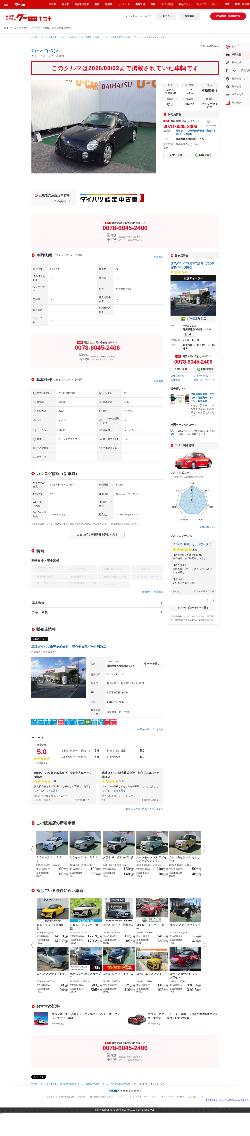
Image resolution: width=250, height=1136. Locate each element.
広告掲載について (196, 1097)
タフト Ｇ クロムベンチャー (118, 859)
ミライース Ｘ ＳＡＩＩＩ (85, 859)
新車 (97, 4)
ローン (215, 4)
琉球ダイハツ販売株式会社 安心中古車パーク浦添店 (68, 646)
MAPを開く (178, 154)
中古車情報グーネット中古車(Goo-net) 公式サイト (228, 1100)
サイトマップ (167, 1097)
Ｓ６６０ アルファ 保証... (84, 926)
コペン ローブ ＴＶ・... (118, 973)
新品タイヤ (185, 4)
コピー (191, 334)
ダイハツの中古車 (48, 37)
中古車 (34, 37)
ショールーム (201, 375)
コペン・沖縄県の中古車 (88, 37)
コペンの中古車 (67, 37)
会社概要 (50, 1097)
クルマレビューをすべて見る (193, 607)
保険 (227, 4)
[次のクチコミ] (214, 600)
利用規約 (82, 1097)
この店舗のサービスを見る (149, 729)
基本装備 (38, 602)
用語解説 (158, 256)
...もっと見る (51, 790)
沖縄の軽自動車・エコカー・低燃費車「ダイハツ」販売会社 (202, 397)
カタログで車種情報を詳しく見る (97, 534)
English (133, 16)
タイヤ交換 (167, 4)
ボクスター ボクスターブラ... (85, 975)
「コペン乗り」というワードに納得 (195, 544)
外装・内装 (40, 612)
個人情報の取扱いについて (102, 1097)
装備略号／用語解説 (152, 591)
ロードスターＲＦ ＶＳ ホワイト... (185, 975)
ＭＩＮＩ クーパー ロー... (150, 926)
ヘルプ (147, 16)
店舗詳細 (175, 380)
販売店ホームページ (204, 380)
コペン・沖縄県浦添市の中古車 (116, 37)
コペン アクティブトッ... (52, 973)
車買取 (108, 4)
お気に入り (166, 16)
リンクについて (124, 1097)
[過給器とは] (112, 430)
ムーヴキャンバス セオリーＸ (184, 859)
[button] (33, 849)
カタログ (201, 4)
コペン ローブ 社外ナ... (118, 924)
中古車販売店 (82, 4)
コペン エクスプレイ (149, 973)
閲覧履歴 (190, 16)
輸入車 (65, 4)
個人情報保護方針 (66, 1097)
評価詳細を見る (208, 527)
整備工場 (140, 4)
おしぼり (177, 591)
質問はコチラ (141, 1097)
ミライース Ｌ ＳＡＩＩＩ (51, 859)
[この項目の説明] (198, 121)
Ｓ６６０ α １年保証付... (50, 926)
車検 (153, 4)
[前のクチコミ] (207, 600)
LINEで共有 (205, 154)
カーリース (124, 4)
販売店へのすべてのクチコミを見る (144, 809)
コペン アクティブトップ (185, 924)
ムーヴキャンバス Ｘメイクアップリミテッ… (151, 859)
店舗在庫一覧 (178, 375)
